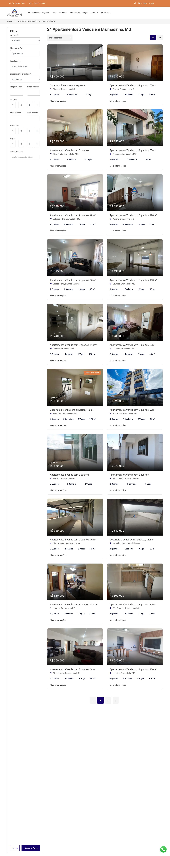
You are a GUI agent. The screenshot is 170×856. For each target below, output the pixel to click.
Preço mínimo (16, 87)
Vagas (12, 138)
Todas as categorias (40, 12)
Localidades (15, 61)
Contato (94, 12)
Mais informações (58, 101)
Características (16, 151)
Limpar (15, 848)
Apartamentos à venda (27, 21)
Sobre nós (105, 12)
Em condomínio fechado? (20, 74)
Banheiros (14, 125)
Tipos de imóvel (17, 48)
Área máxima (32, 113)
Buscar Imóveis (31, 848)
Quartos (13, 100)
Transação (14, 35)
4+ (38, 105)
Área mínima (15, 113)
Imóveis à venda (60, 12)
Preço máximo (33, 87)
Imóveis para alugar (79, 12)
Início (9, 21)
